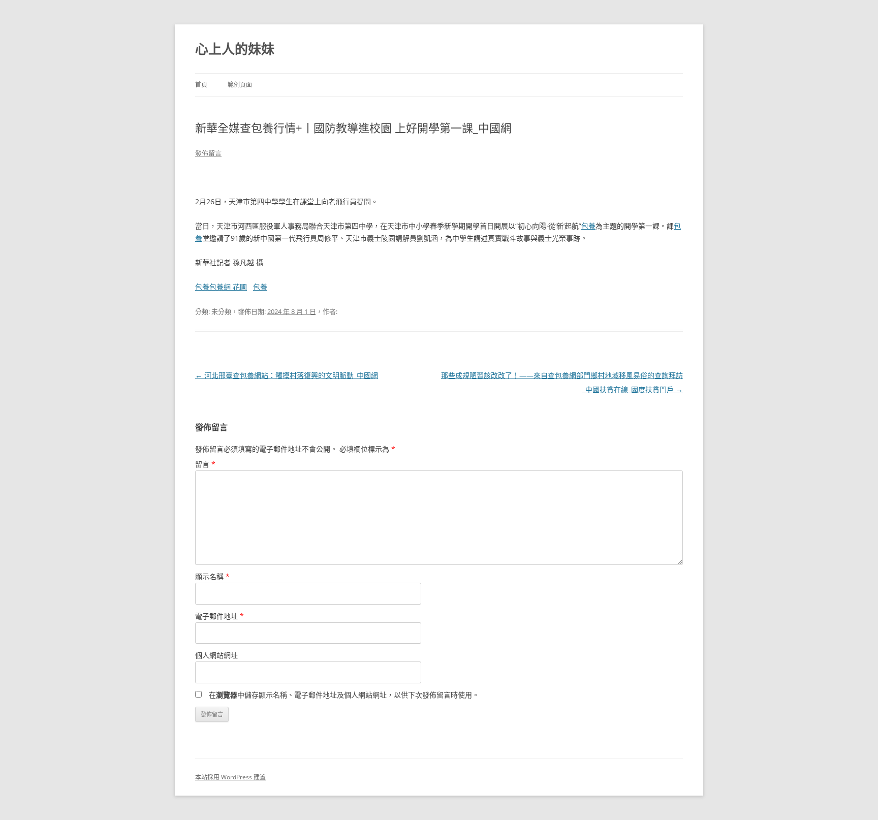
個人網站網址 (216, 655)
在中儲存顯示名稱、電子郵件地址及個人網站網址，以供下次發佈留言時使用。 (344, 695)
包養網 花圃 (228, 287)
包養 (588, 226)
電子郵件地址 (219, 616)
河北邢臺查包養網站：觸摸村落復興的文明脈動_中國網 (286, 375)
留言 (205, 464)
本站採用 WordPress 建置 (230, 777)
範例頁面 (240, 84)
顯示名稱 (212, 576)
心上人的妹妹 (234, 49)
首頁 (201, 84)
